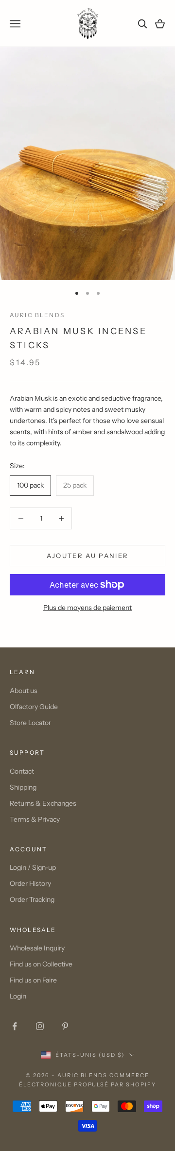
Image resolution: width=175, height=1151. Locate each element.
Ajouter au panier (88, 555)
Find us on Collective (41, 964)
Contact (22, 771)
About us (23, 690)
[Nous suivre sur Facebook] (14, 1026)
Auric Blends (37, 315)
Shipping (23, 787)
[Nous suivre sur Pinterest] (65, 1026)
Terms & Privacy (35, 819)
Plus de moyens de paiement (87, 607)
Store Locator (30, 722)
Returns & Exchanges (43, 803)
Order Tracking (32, 899)
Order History (30, 883)
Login (18, 996)
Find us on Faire (33, 980)
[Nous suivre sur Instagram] (40, 1026)
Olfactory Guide (34, 706)
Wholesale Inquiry (37, 948)
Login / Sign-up (33, 867)
